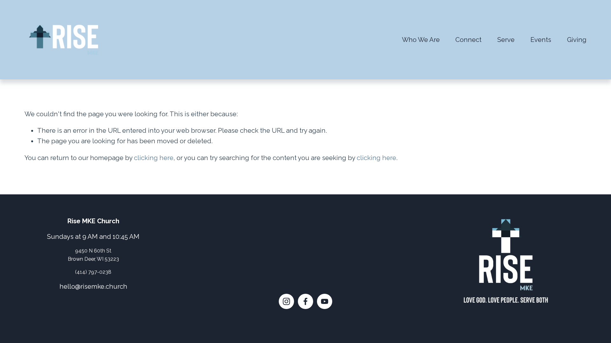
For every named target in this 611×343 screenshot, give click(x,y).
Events (540, 40)
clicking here (153, 158)
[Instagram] (286, 301)
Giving (576, 40)
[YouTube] (324, 301)
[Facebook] (305, 301)
